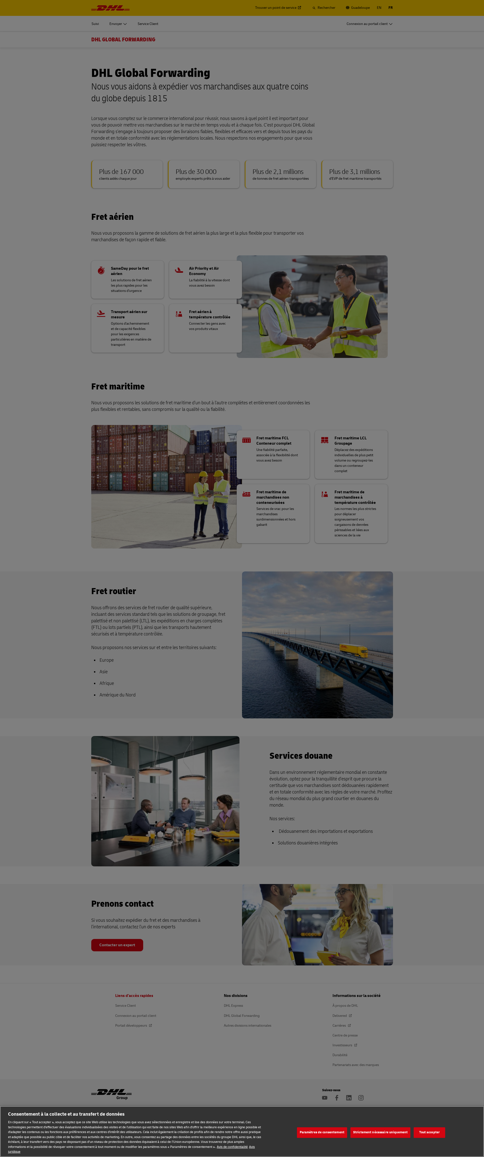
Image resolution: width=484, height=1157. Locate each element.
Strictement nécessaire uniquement (380, 1132)
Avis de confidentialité (232, 1147)
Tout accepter (429, 1132)
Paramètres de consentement (322, 1132)
